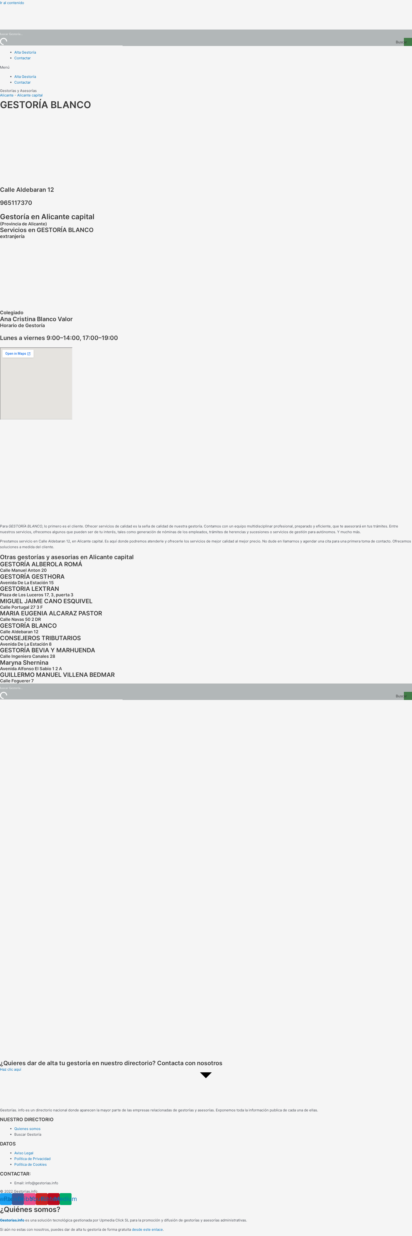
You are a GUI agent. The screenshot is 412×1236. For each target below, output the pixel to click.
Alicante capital (30, 95)
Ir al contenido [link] (12, 2)
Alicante (7, 95)
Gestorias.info (12, 1220)
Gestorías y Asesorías (18, 90)
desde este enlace (147, 1229)
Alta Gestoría (25, 52)
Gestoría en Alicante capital (47, 216)
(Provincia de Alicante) (23, 223)
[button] (206, 67)
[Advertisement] (206, 146)
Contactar (22, 58)
